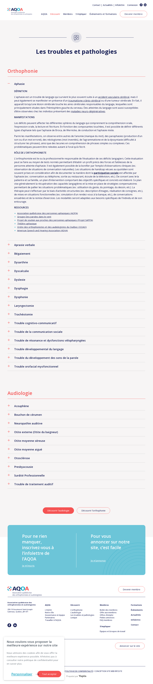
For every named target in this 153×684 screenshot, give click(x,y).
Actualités (108, 5)
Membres (68, 14)
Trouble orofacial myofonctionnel (36, 366)
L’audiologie (76, 612)
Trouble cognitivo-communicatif (35, 323)
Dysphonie (21, 297)
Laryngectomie (24, 305)
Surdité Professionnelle (29, 475)
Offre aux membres (108, 612)
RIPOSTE (118, 671)
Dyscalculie (21, 271)
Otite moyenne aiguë (28, 449)
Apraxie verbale (24, 245)
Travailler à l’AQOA (53, 620)
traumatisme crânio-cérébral (84, 100)
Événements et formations (103, 14)
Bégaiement (22, 253)
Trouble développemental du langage (39, 349)
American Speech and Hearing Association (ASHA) (42, 230)
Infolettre (119, 5)
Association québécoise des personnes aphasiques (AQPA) (47, 213)
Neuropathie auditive (28, 423)
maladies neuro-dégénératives (88, 111)
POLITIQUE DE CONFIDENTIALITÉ (79, 671)
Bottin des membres (108, 610)
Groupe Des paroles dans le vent (34, 216)
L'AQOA (48, 610)
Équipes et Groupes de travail (112, 631)
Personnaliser (21, 674)
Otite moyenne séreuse (29, 441)
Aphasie (19, 84)
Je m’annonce (98, 560)
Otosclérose (22, 458)
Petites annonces (107, 617)
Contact (96, 5)
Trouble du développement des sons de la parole (46, 358)
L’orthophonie (76, 610)
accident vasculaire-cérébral (113, 97)
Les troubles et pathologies (82, 615)
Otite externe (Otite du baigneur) (36, 432)
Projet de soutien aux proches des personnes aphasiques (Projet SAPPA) (55, 220)
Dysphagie (21, 288)
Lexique (74, 617)
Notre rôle (49, 612)
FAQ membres (106, 620)
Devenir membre (133, 13)
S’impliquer (81, 14)
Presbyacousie (23, 467)
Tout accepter (49, 673)
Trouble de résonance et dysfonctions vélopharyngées (50, 340)
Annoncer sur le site (130, 645)
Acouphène (21, 406)
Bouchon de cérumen (28, 414)
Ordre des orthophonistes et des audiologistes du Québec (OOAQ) (52, 226)
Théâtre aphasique (27, 223)
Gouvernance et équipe (55, 615)
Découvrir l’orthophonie (93, 510)
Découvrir (55, 14)
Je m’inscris (28, 565)
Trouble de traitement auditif (33, 484)
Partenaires (50, 617)
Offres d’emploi (106, 615)
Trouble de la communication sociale (38, 332)
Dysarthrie (21, 262)
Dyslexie (19, 279)
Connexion (132, 5)
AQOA (44, 14)
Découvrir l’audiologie (58, 510)
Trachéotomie (23, 314)
